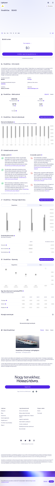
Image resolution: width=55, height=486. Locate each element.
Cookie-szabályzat (23, 424)
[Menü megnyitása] (53, 3)
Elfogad (51, 481)
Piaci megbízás (26, 43)
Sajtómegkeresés (5, 418)
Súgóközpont (4, 420)
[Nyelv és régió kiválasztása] (48, 2)
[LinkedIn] (29, 440)
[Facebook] (21, 440)
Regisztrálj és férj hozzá (45, 117)
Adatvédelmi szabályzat (24, 421)
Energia (30, 79)
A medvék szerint (35, 155)
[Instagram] (34, 440)
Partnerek (39, 413)
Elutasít (45, 481)
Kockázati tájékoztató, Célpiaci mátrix (26, 416)
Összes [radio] (42, 330)
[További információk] (53, 314)
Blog (2, 413)
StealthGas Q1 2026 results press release (15, 165)
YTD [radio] (11, 33)
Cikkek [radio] (47, 330)
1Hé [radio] (5, 33)
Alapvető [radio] (47, 94)
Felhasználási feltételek (24, 413)
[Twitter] (25, 440)
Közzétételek (22, 429)
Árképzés (3, 410)
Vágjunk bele (27, 387)
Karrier (38, 410)
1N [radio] (2, 33)
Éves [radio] (41, 205)
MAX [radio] (19, 33)
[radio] (50, 33)
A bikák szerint (5, 155)
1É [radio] (13, 33)
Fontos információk (23, 410)
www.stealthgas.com (33, 88)
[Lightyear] (4, 2)
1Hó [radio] (7, 33)
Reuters (47, 190)
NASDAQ (3, 84)
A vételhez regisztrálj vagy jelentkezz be (26, 54)
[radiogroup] (10, 33)
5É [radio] (15, 33)
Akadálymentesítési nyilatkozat (26, 426)
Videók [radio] (51, 330)
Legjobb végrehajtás (24, 419)
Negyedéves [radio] (14, 205)
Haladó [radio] (51, 94)
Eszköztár (3, 415)
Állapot (2, 425)
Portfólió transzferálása (6, 422)
